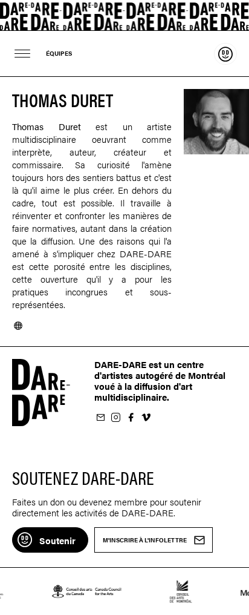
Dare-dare (124, 15)
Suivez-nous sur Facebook (130, 418)
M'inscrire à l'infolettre (100, 418)
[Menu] (22, 53)
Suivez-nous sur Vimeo (146, 418)
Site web (18, 326)
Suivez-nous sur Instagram (115, 418)
